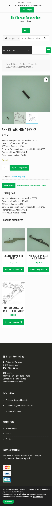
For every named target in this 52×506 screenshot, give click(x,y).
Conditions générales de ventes (19, 405)
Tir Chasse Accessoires (26, 17)
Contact (9, 439)
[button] (48, 50)
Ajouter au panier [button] (12, 269)
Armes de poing (18, 176)
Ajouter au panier (19, 168)
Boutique (11, 50)
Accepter (8, 502)
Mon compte (27, 9)
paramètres (38, 496)
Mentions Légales (13, 411)
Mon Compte (11, 428)
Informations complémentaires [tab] (31, 185)
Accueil (9, 64)
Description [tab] (8, 185)
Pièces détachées (20, 64)
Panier (8, 433)
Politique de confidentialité (17, 400)
